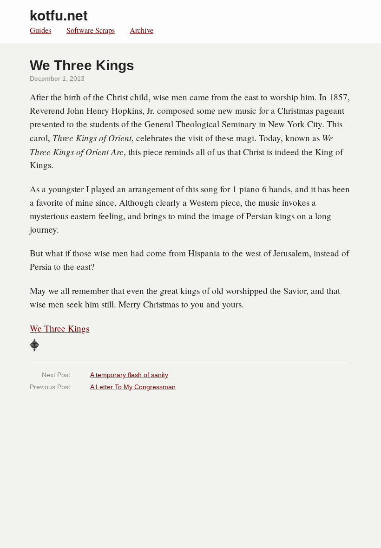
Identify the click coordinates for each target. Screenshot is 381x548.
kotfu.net (59, 15)
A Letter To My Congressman (133, 387)
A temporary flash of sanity (129, 374)
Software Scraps (90, 30)
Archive (141, 30)
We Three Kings (59, 328)
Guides (40, 30)
